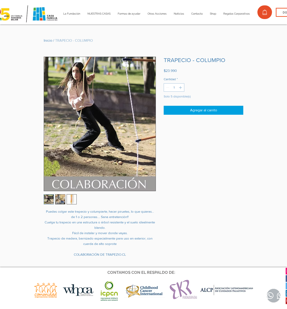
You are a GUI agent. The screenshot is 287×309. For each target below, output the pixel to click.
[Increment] (181, 87)
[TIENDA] (264, 12)
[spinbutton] (174, 87)
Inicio (48, 40)
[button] (71, 14)
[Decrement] (167, 87)
